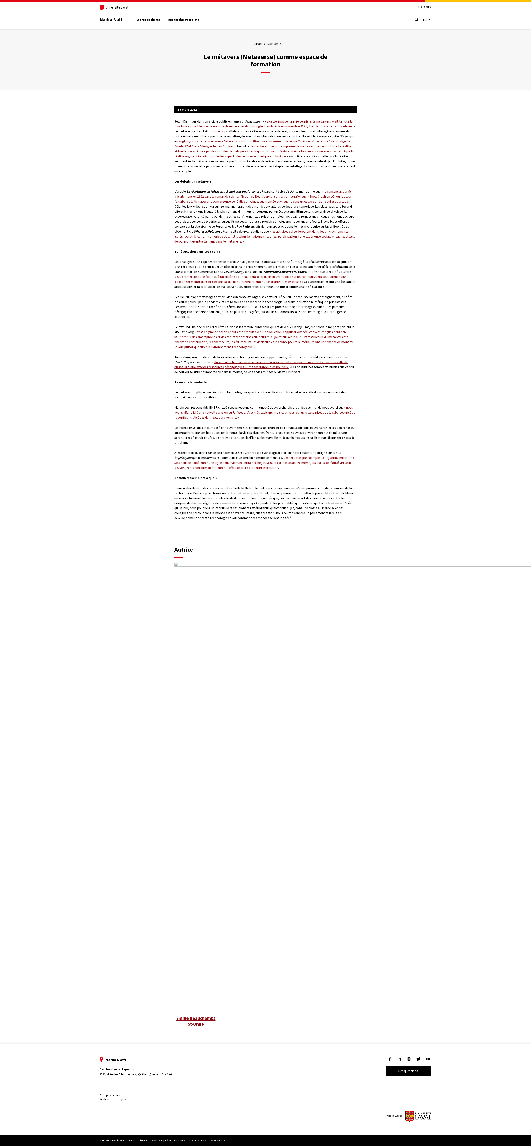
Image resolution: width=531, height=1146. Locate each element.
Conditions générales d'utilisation (168, 1140)
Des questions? (408, 1071)
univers (218, 131)
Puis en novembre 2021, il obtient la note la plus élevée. (313, 126)
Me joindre (424, 7)
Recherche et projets (183, 19)
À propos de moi (149, 19)
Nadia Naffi (112, 19)
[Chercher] (416, 20)
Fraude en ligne (197, 1140)
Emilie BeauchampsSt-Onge (196, 1021)
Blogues (272, 44)
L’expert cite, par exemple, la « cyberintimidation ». (319, 458)
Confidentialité (217, 1140)
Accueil (258, 44)
